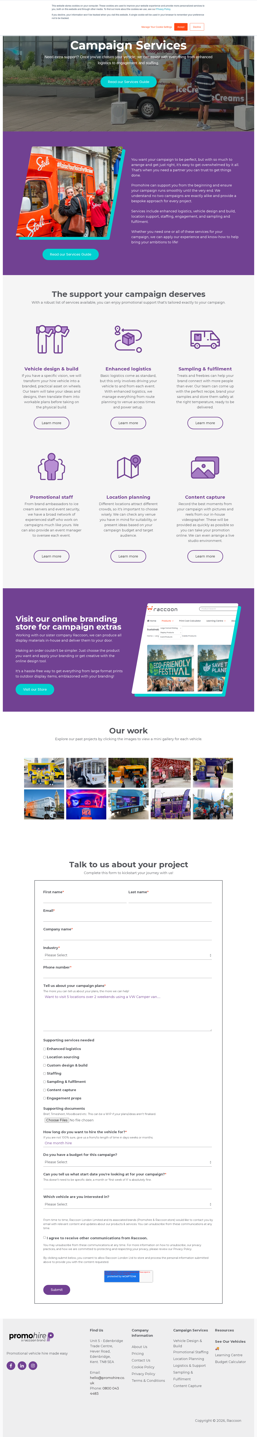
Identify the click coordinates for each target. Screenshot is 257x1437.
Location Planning (188, 1359)
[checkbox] (127, 1073)
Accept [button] (180, 26)
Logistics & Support (189, 1366)
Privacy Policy (163, 9)
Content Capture (187, 1386)
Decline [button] (197, 26)
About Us (139, 1347)
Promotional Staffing (190, 1352)
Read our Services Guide (128, 81)
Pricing (138, 1354)
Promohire (145, 1220)
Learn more (51, 423)
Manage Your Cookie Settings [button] (156, 26)
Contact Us (141, 1360)
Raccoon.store (164, 1220)
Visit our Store (35, 689)
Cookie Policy (143, 1367)
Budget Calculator (230, 1362)
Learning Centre (229, 1355)
